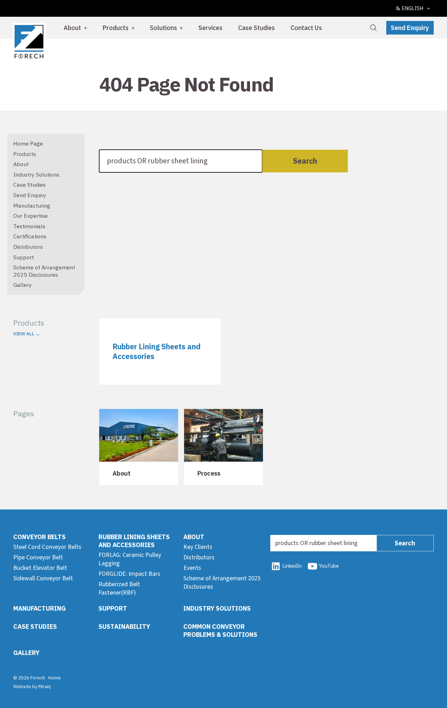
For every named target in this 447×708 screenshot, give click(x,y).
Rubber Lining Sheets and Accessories (134, 541)
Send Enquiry (410, 28)
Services (210, 28)
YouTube (329, 565)
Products (115, 28)
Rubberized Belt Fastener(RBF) (119, 588)
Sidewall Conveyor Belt (43, 578)
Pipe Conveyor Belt (38, 557)
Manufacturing (31, 205)
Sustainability (124, 627)
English (412, 8)
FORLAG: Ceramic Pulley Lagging (129, 559)
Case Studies (256, 28)
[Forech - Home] (29, 42)
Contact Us (306, 28)
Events (192, 568)
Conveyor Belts (39, 537)
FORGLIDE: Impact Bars (129, 573)
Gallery (22, 284)
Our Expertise (30, 215)
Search (305, 161)
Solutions (163, 28)
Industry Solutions (36, 174)
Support (23, 257)
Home (54, 678)
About (72, 28)
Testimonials (29, 226)
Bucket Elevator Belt (40, 568)
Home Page (28, 143)
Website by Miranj (32, 686)
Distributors (28, 246)
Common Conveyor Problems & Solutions (220, 631)
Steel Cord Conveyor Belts (47, 547)
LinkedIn (292, 565)
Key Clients (197, 547)
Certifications (29, 236)
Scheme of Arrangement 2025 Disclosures (44, 271)
